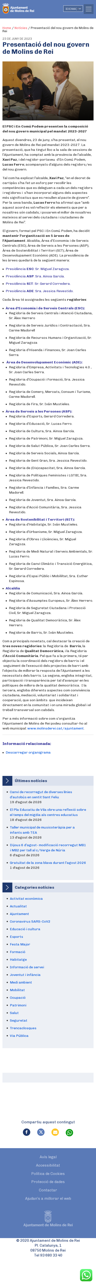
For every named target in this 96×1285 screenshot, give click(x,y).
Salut (14, 1013)
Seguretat (18, 1020)
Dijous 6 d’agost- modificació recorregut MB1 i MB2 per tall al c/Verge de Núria (48, 847)
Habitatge (18, 959)
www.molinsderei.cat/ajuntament (55, 728)
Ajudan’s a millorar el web (48, 1198)
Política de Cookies (48, 1173)
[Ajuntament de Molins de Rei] (28, 6)
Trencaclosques (23, 1028)
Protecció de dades (48, 1182)
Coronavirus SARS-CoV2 (30, 921)
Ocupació (18, 998)
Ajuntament (19, 914)
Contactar (48, 1190)
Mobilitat (17, 990)
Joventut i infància (25, 975)
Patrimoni (18, 1005)
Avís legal (48, 1157)
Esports (16, 937)
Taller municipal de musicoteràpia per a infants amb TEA (42, 830)
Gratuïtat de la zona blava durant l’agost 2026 (48, 863)
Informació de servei (27, 967)
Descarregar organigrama (28, 752)
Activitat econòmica (26, 899)
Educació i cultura (25, 929)
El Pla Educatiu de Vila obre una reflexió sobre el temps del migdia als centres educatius (48, 812)
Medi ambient (21, 982)
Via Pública (19, 1036)
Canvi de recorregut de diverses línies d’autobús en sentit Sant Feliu (41, 794)
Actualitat (18, 906)
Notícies (21, 28)
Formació (17, 952)
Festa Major (20, 944)
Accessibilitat (48, 1165)
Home (6, 28)
